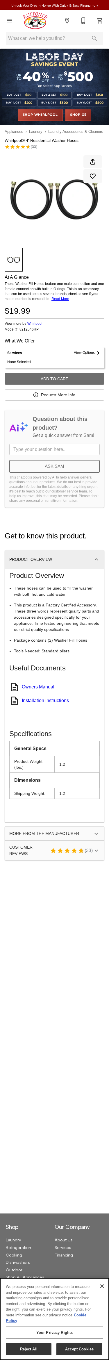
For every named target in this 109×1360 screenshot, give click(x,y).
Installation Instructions (45, 700)
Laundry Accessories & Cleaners (75, 131)
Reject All (28, 1349)
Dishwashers (18, 1262)
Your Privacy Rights (54, 1332)
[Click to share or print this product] (92, 161)
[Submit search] (94, 38)
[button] (9, 21)
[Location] (67, 21)
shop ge (78, 114)
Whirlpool (34, 324)
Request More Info (58, 394)
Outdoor (14, 1269)
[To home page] (35, 20)
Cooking (14, 1255)
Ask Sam (54, 466)
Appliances (14, 131)
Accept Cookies (79, 1349)
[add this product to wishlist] (92, 176)
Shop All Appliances (25, 1277)
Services (63, 1247)
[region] (54, 1319)
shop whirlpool (40, 114)
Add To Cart (54, 378)
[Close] (102, 1286)
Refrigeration (18, 1247)
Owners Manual (38, 686)
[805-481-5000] (83, 21)
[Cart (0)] (100, 21)
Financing (64, 1255)
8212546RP (29, 329)
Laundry (35, 131)
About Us (64, 1240)
